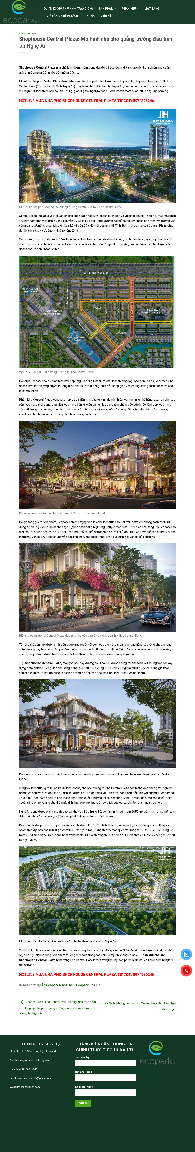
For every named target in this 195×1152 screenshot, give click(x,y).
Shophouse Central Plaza (37, 67)
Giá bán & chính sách (62, 15)
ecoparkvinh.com (30, 1086)
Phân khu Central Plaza (35, 399)
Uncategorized (28, 33)
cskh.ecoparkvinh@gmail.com (33, 1078)
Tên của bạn (83, 1057)
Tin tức (89, 15)
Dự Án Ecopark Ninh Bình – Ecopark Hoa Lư (68, 985)
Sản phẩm (106, 8)
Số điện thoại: (84, 1087)
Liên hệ (106, 15)
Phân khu (129, 8)
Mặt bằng (151, 8)
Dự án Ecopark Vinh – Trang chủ (68, 8)
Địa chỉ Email (83, 1072)
